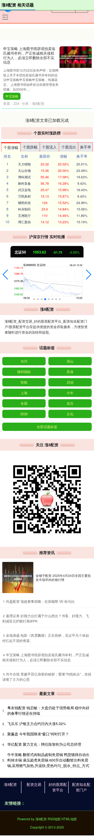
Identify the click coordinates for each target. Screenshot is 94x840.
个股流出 (68, 147)
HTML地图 (69, 819)
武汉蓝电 (24, 189)
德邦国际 (24, 371)
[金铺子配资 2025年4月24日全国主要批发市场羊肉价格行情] (17, 577)
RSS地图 (54, 819)
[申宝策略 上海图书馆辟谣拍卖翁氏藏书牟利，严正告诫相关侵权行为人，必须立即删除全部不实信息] (76, 56)
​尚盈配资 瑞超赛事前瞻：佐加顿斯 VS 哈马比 (40, 601)
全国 (24, 403)
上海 (24, 392)
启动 (70, 382)
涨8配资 (10, 784)
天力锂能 (24, 164)
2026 (24, 413)
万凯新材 (24, 196)
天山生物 (24, 170)
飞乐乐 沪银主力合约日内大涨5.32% (36, 723)
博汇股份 (24, 222)
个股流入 (49, 147)
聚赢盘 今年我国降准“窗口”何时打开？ (38, 734)
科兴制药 (24, 209)
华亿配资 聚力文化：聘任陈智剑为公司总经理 (44, 744)
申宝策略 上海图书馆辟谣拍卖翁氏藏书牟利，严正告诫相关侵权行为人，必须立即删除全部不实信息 (29, 55)
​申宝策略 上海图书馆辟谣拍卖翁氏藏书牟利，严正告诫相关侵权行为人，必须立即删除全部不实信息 (45, 657)
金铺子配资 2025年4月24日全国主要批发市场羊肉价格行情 (63, 577)
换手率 (85, 147)
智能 (24, 382)
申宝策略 (11, 96)
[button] (5, 275)
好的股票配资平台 (58, 787)
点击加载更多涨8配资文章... (47, 120)
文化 (70, 413)
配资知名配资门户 (81, 787)
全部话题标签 (47, 426)
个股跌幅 (30, 147)
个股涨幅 (11, 147)
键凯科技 (24, 202)
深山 (70, 361)
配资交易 (34, 784)
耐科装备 (24, 183)
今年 (70, 392)
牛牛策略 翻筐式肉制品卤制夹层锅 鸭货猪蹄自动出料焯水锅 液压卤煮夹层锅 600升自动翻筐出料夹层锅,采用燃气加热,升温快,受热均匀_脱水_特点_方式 (48, 760)
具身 (70, 371)
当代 (24, 361)
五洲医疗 (24, 215)
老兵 (70, 403)
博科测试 (24, 177)
